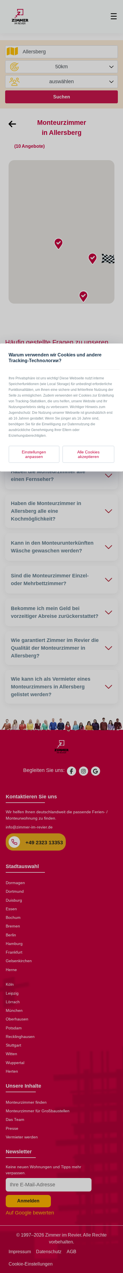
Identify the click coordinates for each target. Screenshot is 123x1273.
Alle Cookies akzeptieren (88, 454)
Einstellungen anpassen (34, 454)
